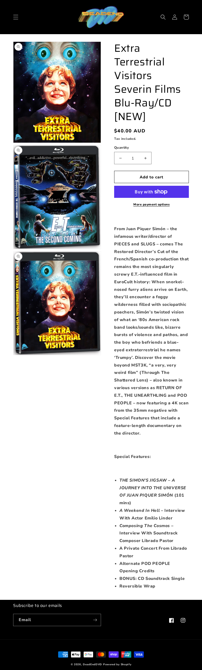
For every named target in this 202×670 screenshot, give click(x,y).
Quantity (121, 147)
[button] (16, 17)
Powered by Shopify (117, 664)
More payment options (151, 204)
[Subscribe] (95, 620)
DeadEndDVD (92, 664)
